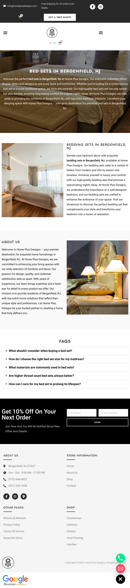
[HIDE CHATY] (120, 579)
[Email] (120, 568)
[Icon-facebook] (92, 6)
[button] (5, 33)
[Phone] (120, 558)
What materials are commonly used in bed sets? (41, 367)
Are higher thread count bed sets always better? (41, 376)
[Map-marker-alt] (24, 496)
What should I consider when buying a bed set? (40, 351)
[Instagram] (100, 6)
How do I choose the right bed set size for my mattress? (46, 359)
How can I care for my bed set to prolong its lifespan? (45, 384)
